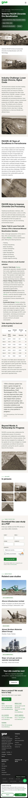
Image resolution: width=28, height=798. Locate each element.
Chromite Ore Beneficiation (9, 26)
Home (3, 9)
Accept (20, 794)
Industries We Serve (18, 760)
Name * (5, 535)
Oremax (19, 26)
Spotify (3, 756)
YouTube (8, 752)
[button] (14, 125)
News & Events (18, 744)
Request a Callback (20, 776)
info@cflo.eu (7, 719)
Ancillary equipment (6, 774)
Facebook (9, 754)
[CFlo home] (4, 2)
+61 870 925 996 (8, 725)
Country (6, 547)
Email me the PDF (10, 559)
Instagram (4, 754)
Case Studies (7, 9)
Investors (17, 742)
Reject (7, 794)
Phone (5, 541)
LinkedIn (4, 752)
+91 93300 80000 (8, 707)
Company (16, 541)
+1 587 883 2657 (21, 717)
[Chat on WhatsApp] (25, 780)
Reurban (3, 768)
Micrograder (4, 766)
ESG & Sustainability (19, 740)
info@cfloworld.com (8, 709)
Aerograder (4, 772)
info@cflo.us (20, 719)
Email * (16, 535)
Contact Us (14, 682)
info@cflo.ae (20, 712)
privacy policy (14, 564)
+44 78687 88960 (8, 717)
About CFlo (17, 738)
